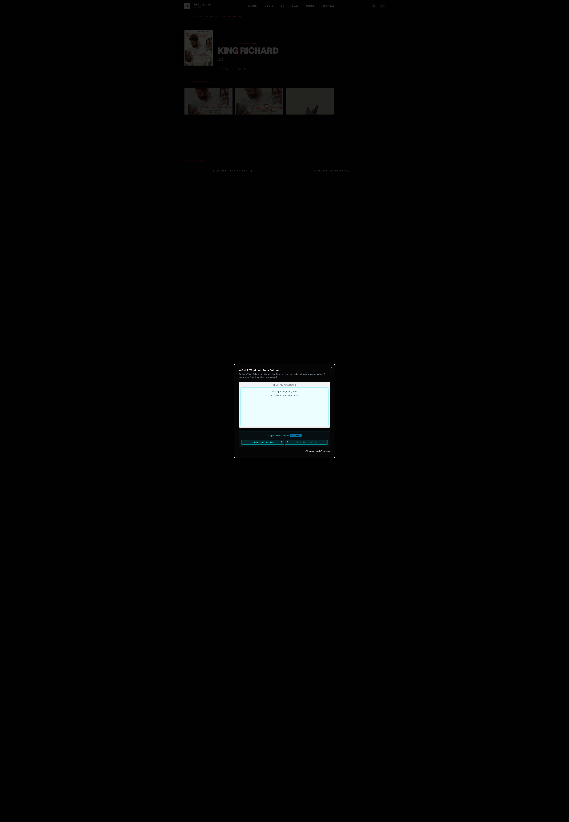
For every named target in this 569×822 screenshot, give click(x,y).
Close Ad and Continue (317, 451)
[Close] (331, 368)
